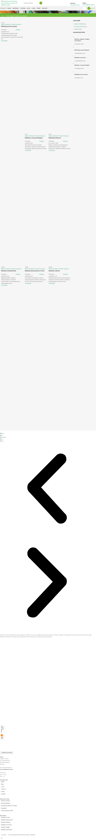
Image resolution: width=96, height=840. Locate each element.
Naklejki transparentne (7, 819)
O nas (2, 786)
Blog (2, 784)
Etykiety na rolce (5, 817)
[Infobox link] (48, 5)
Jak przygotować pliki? (7, 810)
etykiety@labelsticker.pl (6, 769)
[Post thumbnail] (84, 36)
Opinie (3, 791)
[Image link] (8, 632)
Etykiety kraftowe (5, 822)
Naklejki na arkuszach (6, 829)
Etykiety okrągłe (5, 827)
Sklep (2, 781)
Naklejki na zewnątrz (6, 824)
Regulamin (4, 808)
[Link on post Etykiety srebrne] (48, 419)
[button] (47, 489)
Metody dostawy (5, 800)
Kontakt (3, 794)
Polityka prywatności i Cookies (9, 805)
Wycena (3, 789)
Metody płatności (5, 803)
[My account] (84, 8)
